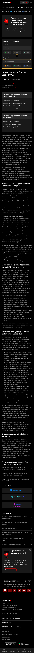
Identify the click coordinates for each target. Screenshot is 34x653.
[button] (5, 79)
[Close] (30, 17)
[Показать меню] (31, 2)
